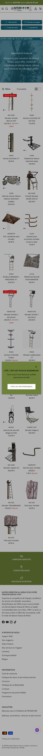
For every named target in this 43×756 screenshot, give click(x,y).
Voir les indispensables (21, 386)
